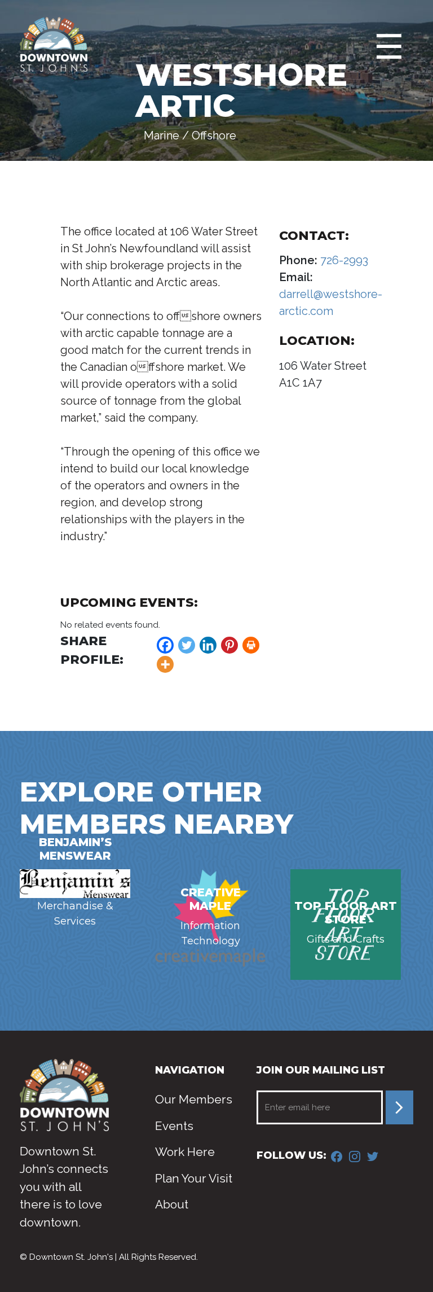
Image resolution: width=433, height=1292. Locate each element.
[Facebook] (165, 645)
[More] (165, 664)
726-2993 (342, 260)
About (171, 1204)
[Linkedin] (208, 645)
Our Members (193, 1099)
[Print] (250, 645)
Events (174, 1126)
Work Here (185, 1152)
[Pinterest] (229, 645)
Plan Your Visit (193, 1178)
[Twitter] (186, 645)
